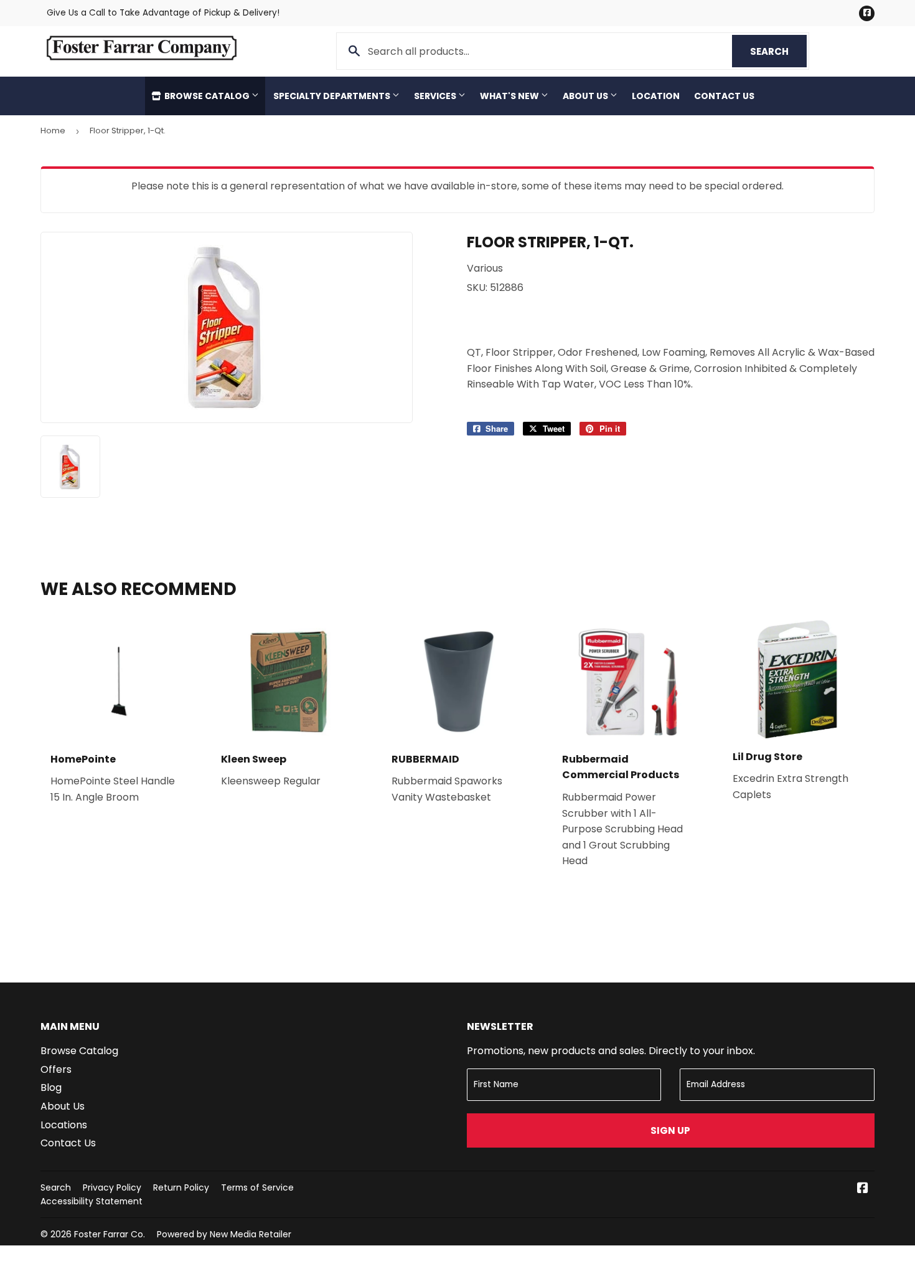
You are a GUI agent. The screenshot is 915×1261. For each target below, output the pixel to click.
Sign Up (670, 1130)
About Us (586, 96)
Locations (63, 1125)
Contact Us (724, 96)
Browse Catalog (206, 96)
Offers (56, 1069)
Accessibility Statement (91, 1201)
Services (436, 96)
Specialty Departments (332, 96)
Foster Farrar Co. (109, 1234)
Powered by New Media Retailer (224, 1234)
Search (778, 51)
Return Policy (181, 1187)
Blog (51, 1087)
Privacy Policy (112, 1187)
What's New (510, 96)
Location (656, 96)
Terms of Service (257, 1187)
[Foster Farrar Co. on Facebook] (862, 1189)
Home (52, 130)
